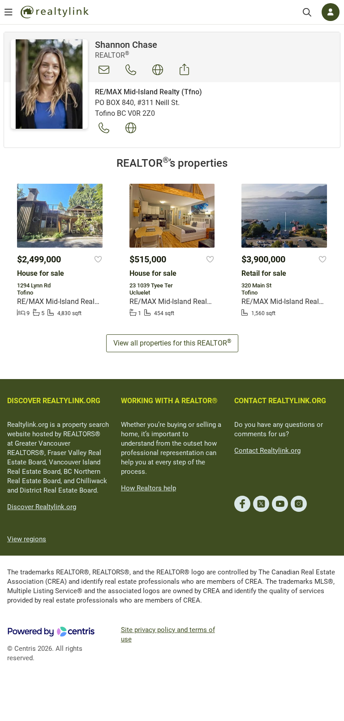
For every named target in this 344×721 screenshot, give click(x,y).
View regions (26, 539)
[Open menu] (8, 12)
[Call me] (131, 70)
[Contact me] (104, 70)
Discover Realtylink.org (41, 507)
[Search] (307, 12)
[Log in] (331, 12)
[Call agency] (104, 128)
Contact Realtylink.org (267, 451)
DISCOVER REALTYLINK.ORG (53, 400)
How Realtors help (148, 488)
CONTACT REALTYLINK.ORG (280, 400)
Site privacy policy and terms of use (168, 634)
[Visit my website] (158, 70)
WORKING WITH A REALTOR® (169, 400)
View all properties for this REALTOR (172, 342)
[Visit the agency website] (131, 128)
